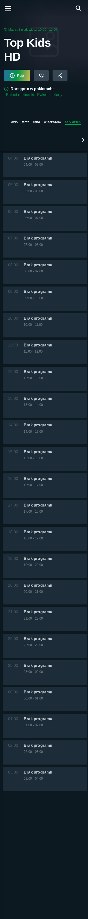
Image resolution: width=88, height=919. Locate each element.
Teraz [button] (25, 122)
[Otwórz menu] (8, 8)
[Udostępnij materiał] (60, 75)
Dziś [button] (14, 122)
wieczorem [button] (52, 122)
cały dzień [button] (73, 122)
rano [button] (36, 122)
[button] (83, 140)
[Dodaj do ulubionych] (41, 75)
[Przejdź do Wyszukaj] (78, 8)
